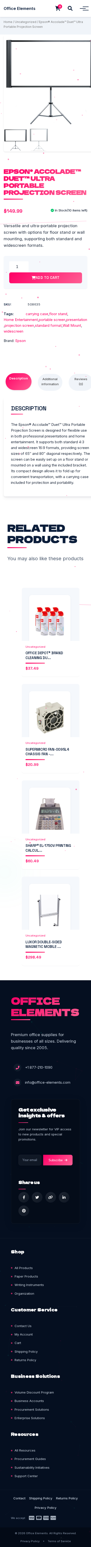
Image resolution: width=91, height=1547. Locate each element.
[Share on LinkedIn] (64, 1197)
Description (18, 378)
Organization (24, 1293)
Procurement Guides (30, 1459)
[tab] (19, 381)
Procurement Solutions (32, 1409)
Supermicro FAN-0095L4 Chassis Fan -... (47, 751)
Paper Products (26, 1276)
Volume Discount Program (34, 1392)
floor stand (58, 314)
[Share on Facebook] (23, 1197)
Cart (18, 1343)
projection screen (19, 325)
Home (8, 22)
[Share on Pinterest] (23, 1211)
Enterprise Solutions (30, 1418)
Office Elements (19, 8)
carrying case (37, 314)
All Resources (25, 1450)
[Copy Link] (50, 1197)
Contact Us (23, 1326)
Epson (20, 340)
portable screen (52, 319)
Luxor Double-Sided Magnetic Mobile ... (43, 944)
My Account (24, 1334)
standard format (48, 325)
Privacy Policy (46, 1508)
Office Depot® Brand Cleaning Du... (44, 655)
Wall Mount (72, 325)
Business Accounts (29, 1401)
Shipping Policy (26, 1351)
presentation (76, 319)
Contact (19, 1498)
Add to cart (47, 277)
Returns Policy (25, 1360)
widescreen (13, 331)
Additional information (50, 381)
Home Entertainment (21, 319)
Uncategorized (25, 22)
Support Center (26, 1476)
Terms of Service (59, 1541)
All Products (24, 1268)
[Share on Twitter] (37, 1197)
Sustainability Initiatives (32, 1467)
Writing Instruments (29, 1285)
